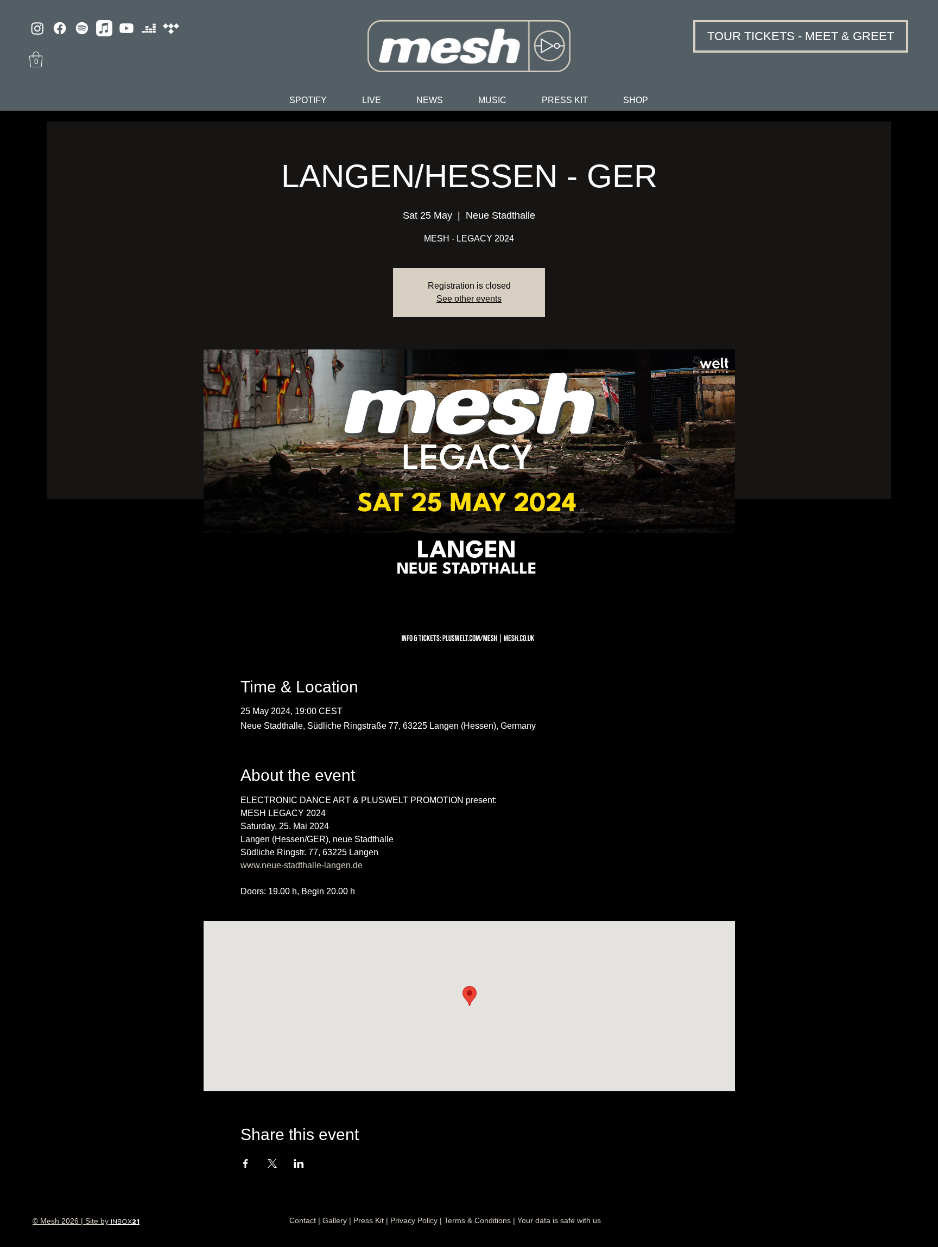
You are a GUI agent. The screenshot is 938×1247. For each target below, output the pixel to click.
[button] (36, 59)
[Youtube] (126, 28)
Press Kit (368, 1220)
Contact (302, 1220)
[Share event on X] (272, 1163)
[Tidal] (171, 28)
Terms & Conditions (477, 1220)
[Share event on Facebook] (245, 1163)
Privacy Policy (414, 1220)
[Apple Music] (104, 28)
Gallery (334, 1220)
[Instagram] (37, 28)
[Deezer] (149, 28)
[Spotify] (82, 28)
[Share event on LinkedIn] (299, 1163)
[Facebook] (60, 28)
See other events (469, 298)
